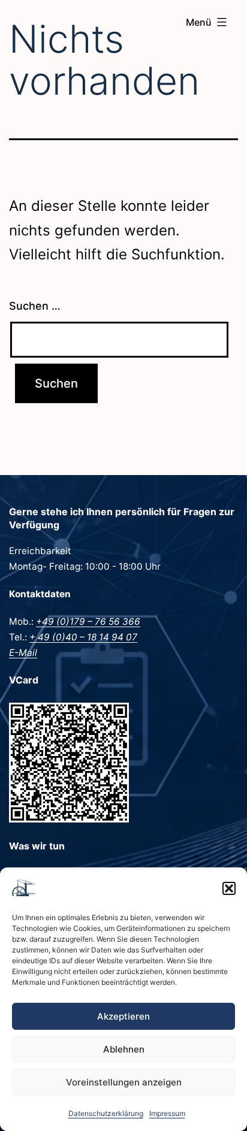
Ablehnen (123, 1049)
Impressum (167, 1113)
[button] (229, 888)
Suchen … (35, 306)
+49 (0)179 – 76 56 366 (88, 621)
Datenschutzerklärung (105, 1113)
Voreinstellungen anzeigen (124, 1082)
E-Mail (23, 652)
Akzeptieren (123, 1016)
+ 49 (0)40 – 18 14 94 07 (83, 637)
